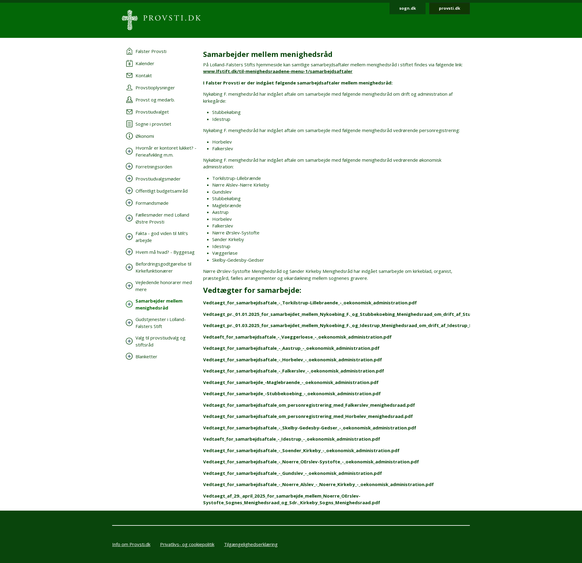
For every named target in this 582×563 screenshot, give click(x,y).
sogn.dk (407, 8)
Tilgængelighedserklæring (251, 544)
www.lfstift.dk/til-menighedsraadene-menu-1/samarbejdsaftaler (278, 71)
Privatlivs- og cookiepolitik (187, 544)
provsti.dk (449, 8)
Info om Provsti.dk (131, 544)
